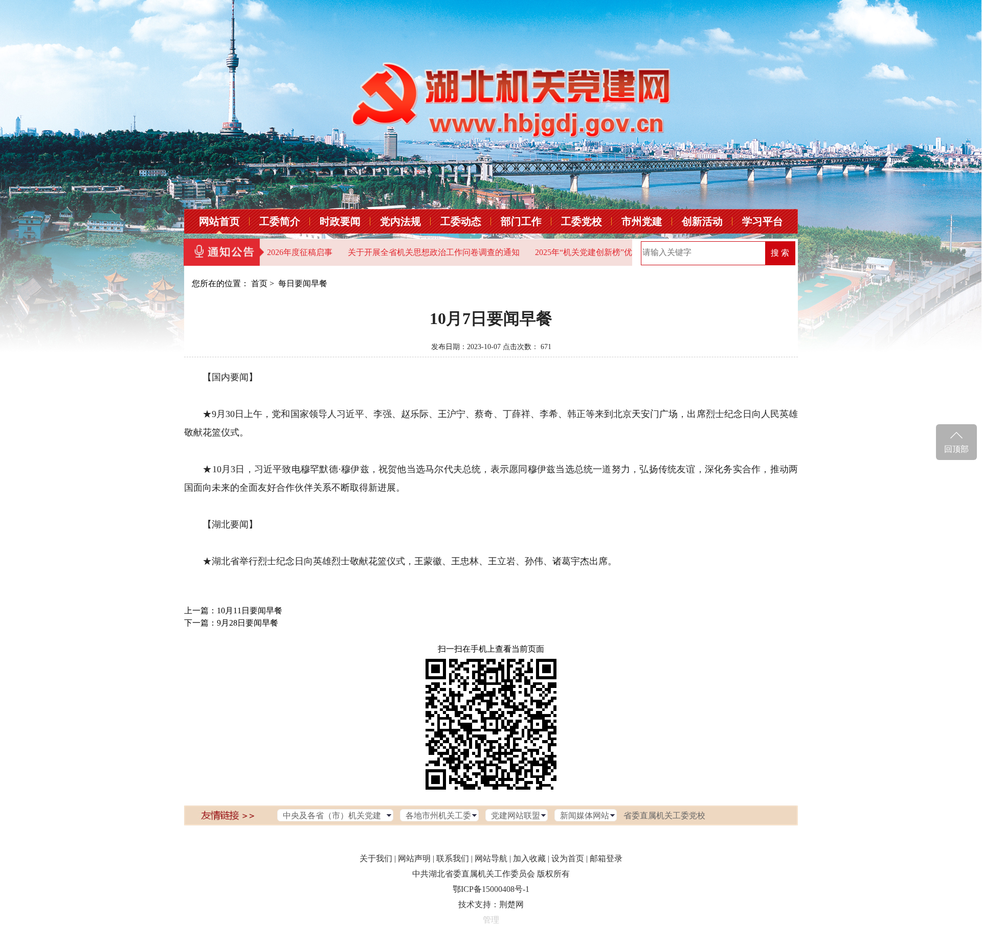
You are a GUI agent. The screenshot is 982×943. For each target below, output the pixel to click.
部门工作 (521, 221)
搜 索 (780, 252)
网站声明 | (416, 858)
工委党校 (581, 221)
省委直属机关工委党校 (664, 815)
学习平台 (762, 221)
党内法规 (400, 221)
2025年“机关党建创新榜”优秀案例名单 (578, 252)
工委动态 (460, 221)
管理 (491, 919)
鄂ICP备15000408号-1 (491, 889)
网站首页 (219, 221)
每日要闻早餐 (302, 283)
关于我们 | (378, 858)
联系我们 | (454, 858)
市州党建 (641, 221)
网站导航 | (493, 858)
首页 (259, 283)
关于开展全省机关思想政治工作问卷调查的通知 (408, 252)
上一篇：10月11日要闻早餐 (233, 610)
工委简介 (279, 221)
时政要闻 (340, 221)
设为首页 (567, 858)
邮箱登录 (606, 858)
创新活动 (702, 221)
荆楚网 (511, 904)
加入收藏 (529, 858)
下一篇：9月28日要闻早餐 (231, 622)
